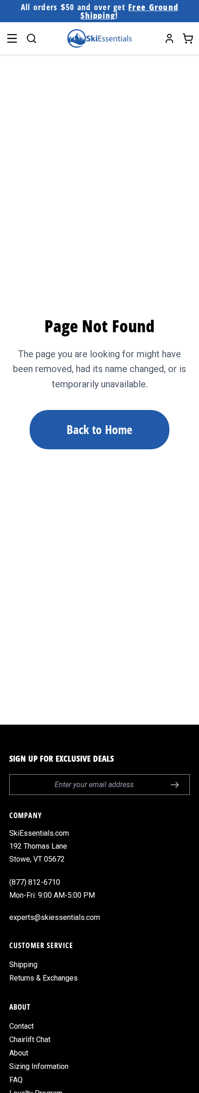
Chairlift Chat (29, 1039)
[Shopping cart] (188, 38)
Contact (21, 1026)
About (18, 1053)
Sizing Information (38, 1066)
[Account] (169, 38)
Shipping (23, 964)
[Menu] (12, 38)
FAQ (16, 1079)
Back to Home (99, 429)
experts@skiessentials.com (54, 917)
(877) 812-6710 (34, 882)
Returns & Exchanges (43, 978)
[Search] (31, 38)
